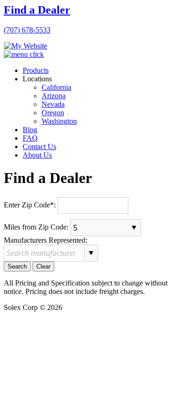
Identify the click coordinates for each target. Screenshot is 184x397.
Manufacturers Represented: (45, 240)
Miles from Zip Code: (36, 226)
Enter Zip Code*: (30, 204)
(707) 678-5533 (27, 30)
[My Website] (25, 46)
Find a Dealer (37, 10)
